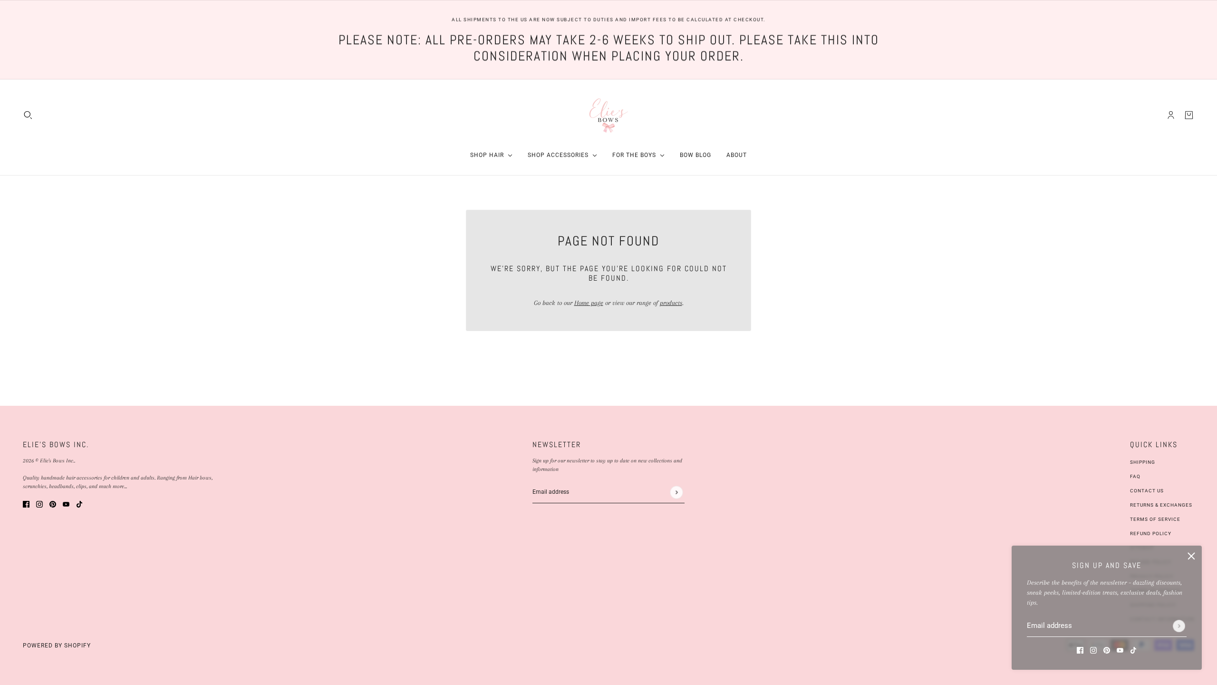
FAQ (1135, 476)
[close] (1191, 556)
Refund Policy (1150, 533)
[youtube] (1120, 649)
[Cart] (1189, 114)
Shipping (1142, 462)
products (671, 302)
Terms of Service (1155, 519)
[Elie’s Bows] (609, 115)
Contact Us (1147, 490)
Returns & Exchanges (1161, 505)
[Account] (1171, 114)
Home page (588, 302)
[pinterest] (1107, 649)
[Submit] (1179, 626)
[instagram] (1093, 649)
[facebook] (1080, 649)
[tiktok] (1133, 649)
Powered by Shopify (57, 645)
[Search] (28, 114)
